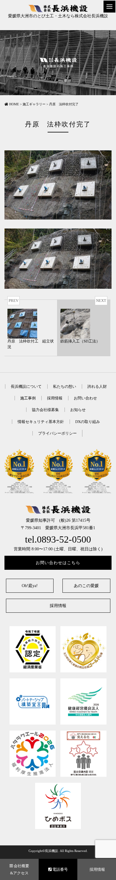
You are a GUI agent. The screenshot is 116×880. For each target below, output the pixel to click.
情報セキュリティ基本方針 (41, 421)
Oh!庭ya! (30, 585)
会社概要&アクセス (19, 869)
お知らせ (78, 409)
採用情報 (54, 398)
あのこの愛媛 (86, 585)
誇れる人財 (97, 386)
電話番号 (59, 869)
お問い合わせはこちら (58, 563)
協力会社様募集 (45, 409)
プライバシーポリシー (57, 433)
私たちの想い (64, 386)
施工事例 (28, 398)
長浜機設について (26, 386)
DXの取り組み (87, 421)
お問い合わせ (85, 398)
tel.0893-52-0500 (58, 539)
